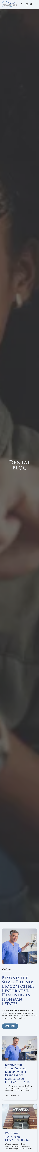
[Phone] (22, 4)
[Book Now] (26, 4)
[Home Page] (11, 4)
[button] (35, 4)
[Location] (31, 4)
